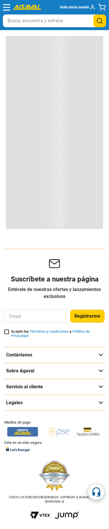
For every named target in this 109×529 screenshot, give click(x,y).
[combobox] (54, 20)
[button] (77, 7)
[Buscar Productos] (100, 21)
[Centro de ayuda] (96, 492)
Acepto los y (50, 334)
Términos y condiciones (49, 331)
